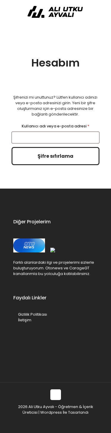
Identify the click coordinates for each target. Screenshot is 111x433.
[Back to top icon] (55, 394)
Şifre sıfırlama (55, 156)
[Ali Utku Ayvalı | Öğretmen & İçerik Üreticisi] (55, 12)
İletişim (24, 320)
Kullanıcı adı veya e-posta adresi (60, 126)
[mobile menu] (103, 12)
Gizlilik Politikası (32, 314)
